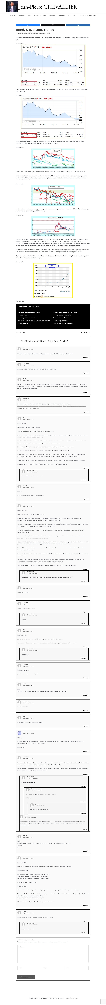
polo (24, 348)
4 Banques (35, 15)
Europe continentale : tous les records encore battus (34, 321)
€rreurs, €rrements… (24, 323)
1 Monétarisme (12, 15)
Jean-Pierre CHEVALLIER (48, 6)
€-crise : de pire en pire (60, 321)
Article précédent (21, 332)
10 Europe (82, 15)
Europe (33, 33)
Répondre (85, 357)
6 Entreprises (52, 15)
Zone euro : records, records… (62, 318)
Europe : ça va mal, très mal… (27, 318)
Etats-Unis (27, 33)
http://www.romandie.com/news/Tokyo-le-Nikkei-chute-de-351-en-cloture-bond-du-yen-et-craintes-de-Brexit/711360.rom (45, 447)
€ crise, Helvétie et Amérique (62, 315)
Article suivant (86, 332)
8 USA (68, 15)
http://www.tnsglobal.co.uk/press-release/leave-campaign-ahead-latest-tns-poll (36, 901)
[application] (16, 15)
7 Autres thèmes (61, 15)
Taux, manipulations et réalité (63, 323)
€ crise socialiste (23, 315)
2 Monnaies (21, 15)
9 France (74, 15)
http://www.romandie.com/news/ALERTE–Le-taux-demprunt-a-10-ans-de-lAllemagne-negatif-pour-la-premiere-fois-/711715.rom (47, 643)
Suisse (37, 33)
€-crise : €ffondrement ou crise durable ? (65, 312)
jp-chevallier (30, 470)
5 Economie (43, 15)
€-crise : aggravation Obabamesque (29, 312)
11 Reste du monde (91, 15)
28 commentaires (45, 33)
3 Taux (28, 15)
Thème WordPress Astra (70, 998)
